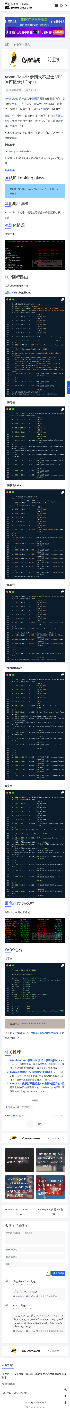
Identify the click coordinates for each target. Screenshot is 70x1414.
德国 (34, 98)
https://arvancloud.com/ (33, 1023)
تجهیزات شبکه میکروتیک (25, 1281)
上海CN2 (10, 292)
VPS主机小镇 (20, 1392)
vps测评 (17, 44)
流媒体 (11, 225)
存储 (42, 108)
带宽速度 (13, 903)
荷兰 (24, 103)
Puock (41, 1407)
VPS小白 (7, 1392)
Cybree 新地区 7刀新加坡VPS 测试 (30, 1071)
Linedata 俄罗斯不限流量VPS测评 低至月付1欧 (37, 1083)
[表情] (48, 1273)
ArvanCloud (11, 98)
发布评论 (59, 1273)
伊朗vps (28, 1106)
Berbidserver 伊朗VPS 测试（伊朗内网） (34, 1060)
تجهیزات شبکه (20, 1305)
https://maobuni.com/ (44, 1032)
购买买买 (10, 170)
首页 (7, 44)
